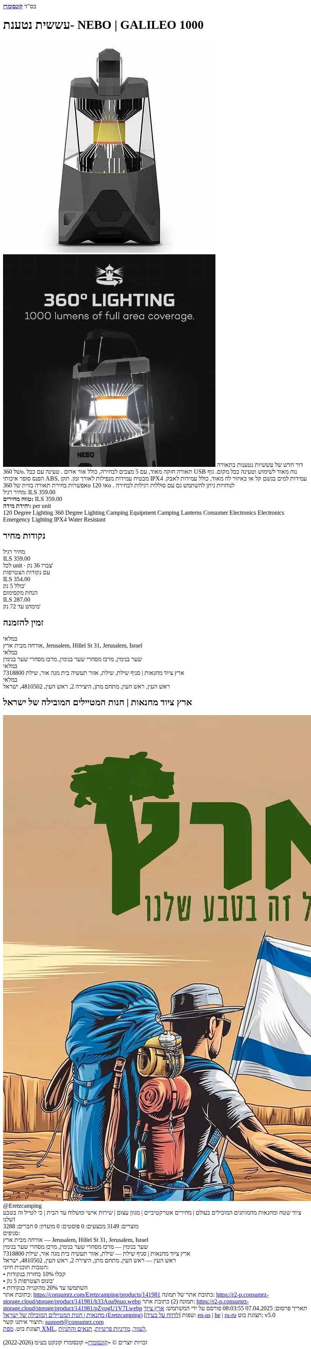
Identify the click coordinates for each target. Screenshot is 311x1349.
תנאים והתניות (75, 1328)
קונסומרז (98, 1342)
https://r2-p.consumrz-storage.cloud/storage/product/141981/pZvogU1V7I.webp (126, 1304)
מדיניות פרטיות (112, 1328)
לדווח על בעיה (162, 1315)
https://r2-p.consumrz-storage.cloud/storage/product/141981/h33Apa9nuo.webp (136, 1298)
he (217, 1315)
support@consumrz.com (74, 1322)
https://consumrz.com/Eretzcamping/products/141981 (96, 1294)
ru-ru (230, 1315)
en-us (204, 1315)
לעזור (139, 1328)
